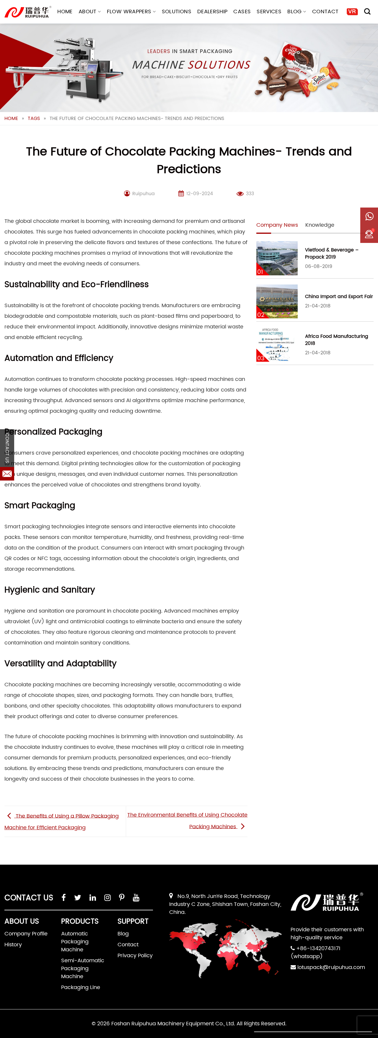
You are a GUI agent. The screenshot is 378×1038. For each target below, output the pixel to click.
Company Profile (26, 934)
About (88, 11)
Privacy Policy (135, 955)
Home (64, 11)
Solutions (176, 11)
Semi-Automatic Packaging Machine (82, 968)
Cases (242, 11)
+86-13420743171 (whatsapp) (315, 952)
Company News (277, 225)
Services (269, 11)
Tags (34, 118)
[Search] (367, 11)
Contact (325, 11)
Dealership (212, 11)
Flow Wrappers (129, 11)
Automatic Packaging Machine (75, 942)
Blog (294, 11)
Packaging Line (80, 987)
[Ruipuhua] (27, 12)
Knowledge (319, 225)
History (13, 944)
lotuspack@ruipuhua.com (331, 967)
